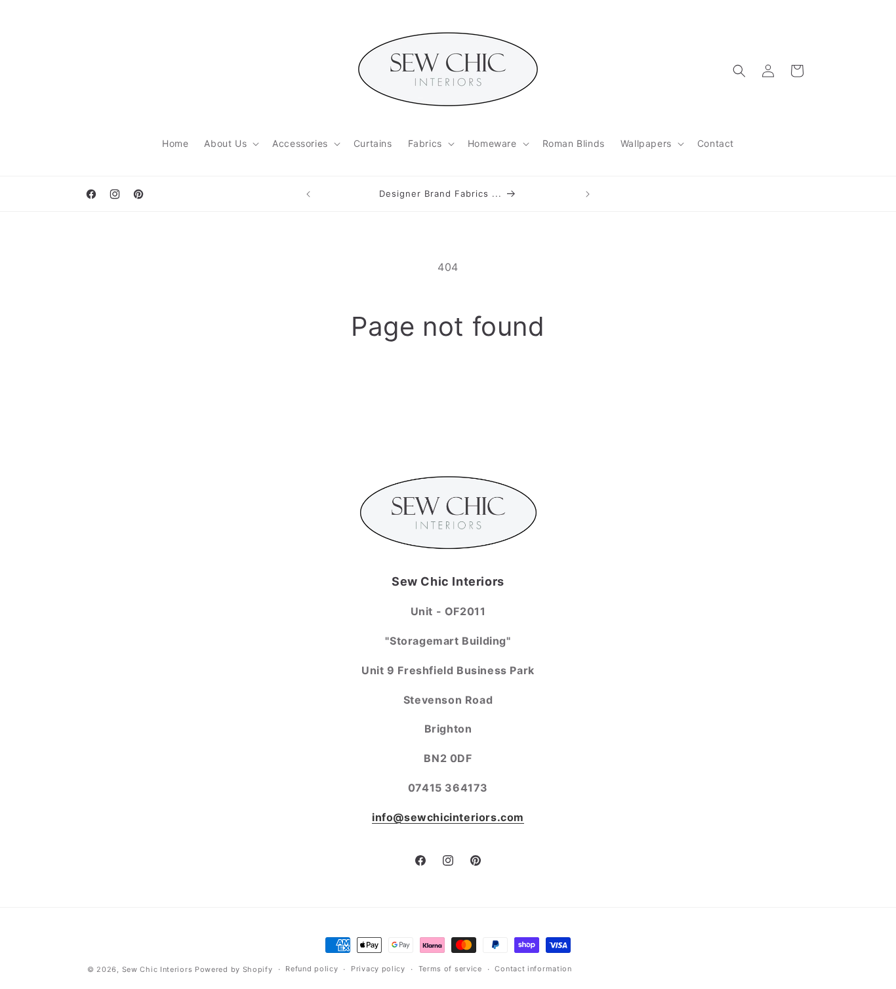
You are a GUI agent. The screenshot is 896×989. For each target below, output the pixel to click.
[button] (230, 143)
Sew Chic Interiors (157, 969)
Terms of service (450, 968)
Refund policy (311, 968)
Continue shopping (448, 392)
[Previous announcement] (308, 194)
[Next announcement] (587, 194)
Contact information (533, 968)
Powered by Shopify (234, 969)
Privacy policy (378, 968)
